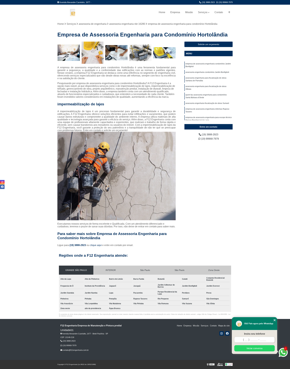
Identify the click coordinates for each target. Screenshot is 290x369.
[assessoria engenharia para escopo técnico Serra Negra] (68, 53)
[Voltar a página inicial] (72, 12)
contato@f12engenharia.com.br (75, 350)
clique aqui (96, 245)
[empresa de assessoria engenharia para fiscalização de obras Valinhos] (164, 53)
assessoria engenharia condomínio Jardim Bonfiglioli (207, 72)
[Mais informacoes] (229, 12)
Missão (189, 12)
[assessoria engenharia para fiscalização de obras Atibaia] (140, 53)
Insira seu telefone (254, 334)
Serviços (202, 12)
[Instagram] (221, 333)
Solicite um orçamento (208, 44)
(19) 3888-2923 (208, 2)
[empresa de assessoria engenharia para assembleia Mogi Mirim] (92, 53)
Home (162, 12)
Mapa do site (224, 326)
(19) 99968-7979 (225, 2)
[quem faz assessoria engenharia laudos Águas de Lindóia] (116, 53)
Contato (218, 12)
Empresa (175, 12)
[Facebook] (227, 333)
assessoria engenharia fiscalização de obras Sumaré (207, 103)
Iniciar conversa (254, 348)
